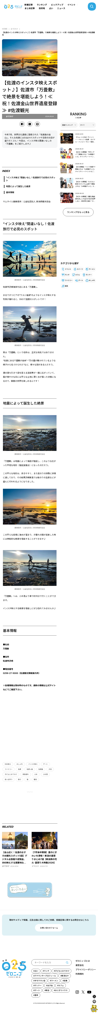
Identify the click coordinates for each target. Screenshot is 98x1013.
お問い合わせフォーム (49, 928)
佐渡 (19, 769)
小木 (35, 774)
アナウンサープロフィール (45, 976)
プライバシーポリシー (86, 969)
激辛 (36, 995)
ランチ (67, 275)
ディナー (89, 275)
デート (45, 764)
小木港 (45, 774)
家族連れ (26, 774)
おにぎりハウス (61, 990)
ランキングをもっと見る (78, 212)
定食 (65, 981)
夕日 (50, 769)
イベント (71, 4)
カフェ (77, 275)
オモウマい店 (40, 981)
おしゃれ (20, 764)
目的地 (42, 8)
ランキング (42, 4)
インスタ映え (33, 764)
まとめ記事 (29, 8)
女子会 (50, 985)
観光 (35, 779)
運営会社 (80, 965)
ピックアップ (57, 4)
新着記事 (28, 4)
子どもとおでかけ (11, 774)
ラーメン (92, 269)
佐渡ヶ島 (30, 769)
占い (51, 8)
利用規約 (80, 974)
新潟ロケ (65, 976)
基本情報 (10, 192)
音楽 (66, 286)
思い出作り (8, 779)
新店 (47, 990)
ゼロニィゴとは (83, 961)
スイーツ (80, 269)
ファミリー (8, 769)
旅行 (19, 779)
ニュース (61, 8)
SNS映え (8, 764)
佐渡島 (40, 769)
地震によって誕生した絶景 (18, 186)
